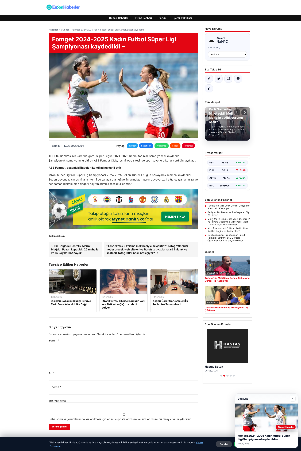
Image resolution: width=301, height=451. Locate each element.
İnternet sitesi (57, 401)
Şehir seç (214, 47)
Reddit (175, 145)
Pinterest (188, 145)
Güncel (65, 29)
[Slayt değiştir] (221, 376)
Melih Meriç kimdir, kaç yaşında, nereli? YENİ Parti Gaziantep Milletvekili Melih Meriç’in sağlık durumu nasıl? (228, 221)
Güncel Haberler (118, 17)
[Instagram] (228, 79)
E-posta (55, 387)
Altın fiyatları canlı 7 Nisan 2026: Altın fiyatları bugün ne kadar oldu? (227, 229)
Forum (163, 17)
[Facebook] (209, 79)
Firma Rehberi (143, 17)
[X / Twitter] (219, 79)
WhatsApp (162, 145)
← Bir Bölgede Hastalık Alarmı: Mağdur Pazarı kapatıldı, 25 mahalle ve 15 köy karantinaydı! (74, 249)
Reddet (224, 444)
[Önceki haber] (237, 112)
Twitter (132, 145)
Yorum (54, 340)
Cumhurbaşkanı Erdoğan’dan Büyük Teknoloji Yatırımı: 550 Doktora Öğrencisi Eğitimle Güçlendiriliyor (226, 238)
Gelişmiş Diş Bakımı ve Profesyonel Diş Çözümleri (228, 213)
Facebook (146, 145)
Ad (52, 373)
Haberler (53, 29)
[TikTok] (209, 88)
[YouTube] (238, 79)
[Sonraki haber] (244, 112)
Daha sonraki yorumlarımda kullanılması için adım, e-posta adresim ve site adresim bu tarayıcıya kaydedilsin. (120, 419)
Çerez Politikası (182, 17)
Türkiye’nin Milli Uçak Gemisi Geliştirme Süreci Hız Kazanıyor (228, 207)
